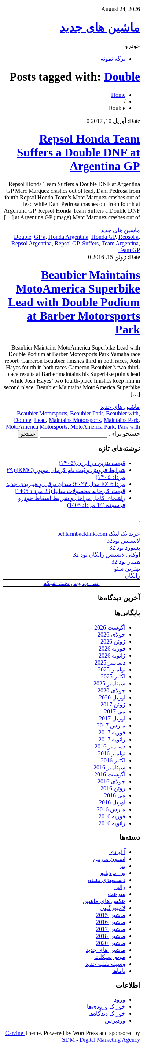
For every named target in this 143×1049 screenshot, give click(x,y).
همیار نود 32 (125, 562)
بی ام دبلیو (112, 873)
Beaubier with (122, 413)
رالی (119, 887)
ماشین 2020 (110, 943)
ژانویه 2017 (112, 739)
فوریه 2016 (112, 816)
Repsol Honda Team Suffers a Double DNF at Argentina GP (78, 152)
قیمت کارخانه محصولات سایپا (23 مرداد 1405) (70, 491)
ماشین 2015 (110, 915)
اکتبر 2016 (113, 760)
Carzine (15, 1033)
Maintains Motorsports (75, 420)
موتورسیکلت (109, 957)
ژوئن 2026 (112, 641)
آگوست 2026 (109, 627)
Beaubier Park (86, 413)
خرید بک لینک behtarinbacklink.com (98, 534)
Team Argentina (120, 243)
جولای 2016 (111, 781)
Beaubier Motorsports (42, 413)
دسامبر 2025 (110, 662)
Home (118, 95)
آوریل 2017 (112, 718)
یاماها (118, 971)
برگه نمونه (112, 59)
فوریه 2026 (112, 648)
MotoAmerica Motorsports (36, 427)
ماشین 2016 (110, 922)
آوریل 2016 (112, 802)
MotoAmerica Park (92, 427)
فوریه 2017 (112, 732)
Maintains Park (121, 420)
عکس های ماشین (103, 901)
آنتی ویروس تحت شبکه (72, 583)
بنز (122, 866)
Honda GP (103, 237)
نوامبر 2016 (111, 753)
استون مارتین (109, 859)
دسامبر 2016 (110, 746)
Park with (129, 427)
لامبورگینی (112, 908)
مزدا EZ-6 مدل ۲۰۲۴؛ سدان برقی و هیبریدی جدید (65, 484)
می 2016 (114, 795)
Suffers (90, 243)
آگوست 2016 (109, 774)
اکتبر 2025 (113, 676)
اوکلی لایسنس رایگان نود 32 (106, 555)
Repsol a (128, 237)
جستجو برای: (124, 433)
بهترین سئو (127, 569)
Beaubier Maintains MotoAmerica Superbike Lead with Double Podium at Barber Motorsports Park (74, 302)
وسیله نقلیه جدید (105, 964)
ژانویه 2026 (112, 655)
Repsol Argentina (31, 243)
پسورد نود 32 (124, 548)
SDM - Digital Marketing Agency (101, 1039)
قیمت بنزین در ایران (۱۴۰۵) (92, 463)
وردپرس (115, 1020)
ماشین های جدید (100, 27)
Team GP (129, 250)
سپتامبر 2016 (109, 767)
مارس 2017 (111, 725)
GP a (39, 237)
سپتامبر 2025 (109, 683)
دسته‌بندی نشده (106, 880)
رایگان (132, 576)
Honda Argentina (68, 237)
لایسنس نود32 (123, 541)
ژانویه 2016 (112, 823)
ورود (119, 999)
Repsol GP (67, 243)
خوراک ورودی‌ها (106, 1006)
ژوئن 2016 (112, 788)
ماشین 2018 (110, 936)
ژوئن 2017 (112, 704)
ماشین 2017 (110, 929)
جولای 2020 (111, 690)
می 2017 (114, 711)
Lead (40, 420)
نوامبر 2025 (111, 669)
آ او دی (117, 852)
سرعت (116, 894)
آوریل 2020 (112, 697)
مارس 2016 (111, 809)
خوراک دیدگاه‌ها (106, 1013)
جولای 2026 (111, 634)
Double (122, 76)
